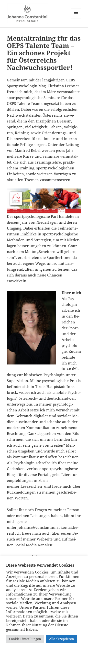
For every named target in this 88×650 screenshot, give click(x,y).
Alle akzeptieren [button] (61, 639)
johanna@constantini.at (39, 527)
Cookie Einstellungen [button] (25, 639)
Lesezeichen (32, 486)
